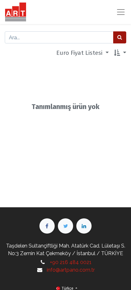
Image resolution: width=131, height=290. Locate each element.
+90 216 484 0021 (71, 262)
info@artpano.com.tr (71, 270)
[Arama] (119, 37)
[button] (120, 53)
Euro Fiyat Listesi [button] (80, 52)
